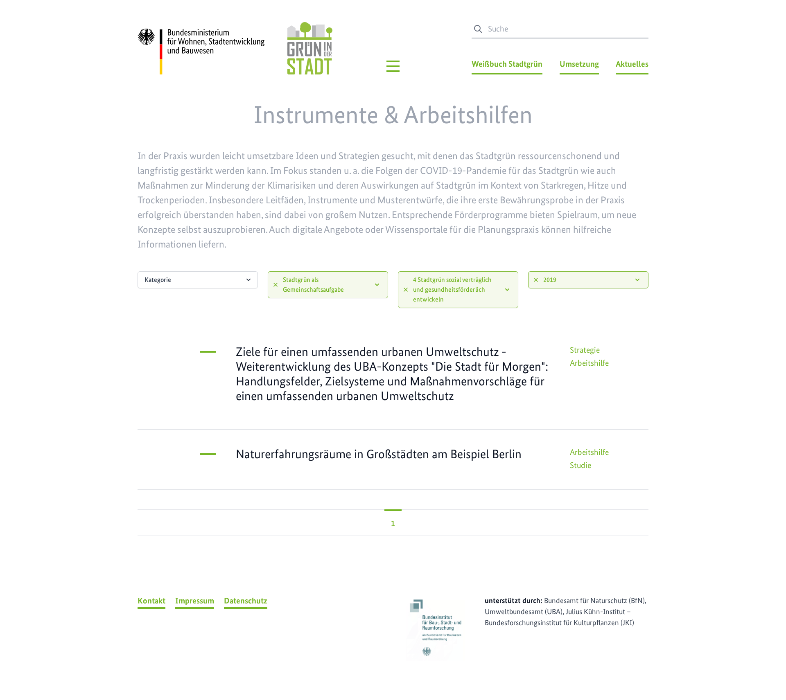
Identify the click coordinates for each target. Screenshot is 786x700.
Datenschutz (245, 600)
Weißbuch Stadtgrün (507, 64)
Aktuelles (632, 64)
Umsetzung (579, 64)
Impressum (194, 600)
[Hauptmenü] (393, 66)
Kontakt (151, 600)
